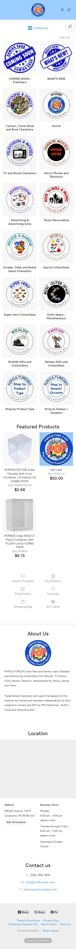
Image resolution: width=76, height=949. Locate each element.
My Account (53, 581)
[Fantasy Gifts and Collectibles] (56, 341)
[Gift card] (56, 449)
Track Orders (23, 594)
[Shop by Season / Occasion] (56, 388)
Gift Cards (53, 606)
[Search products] (70, 26)
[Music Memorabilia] (56, 199)
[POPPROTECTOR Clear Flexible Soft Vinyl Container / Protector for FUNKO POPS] (20, 449)
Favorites (53, 594)
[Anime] (56, 105)
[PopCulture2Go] (38, 10)
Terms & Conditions (28, 920)
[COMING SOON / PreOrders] (20, 58)
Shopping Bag (23, 606)
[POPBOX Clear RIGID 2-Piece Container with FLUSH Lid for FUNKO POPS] (20, 515)
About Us (65, 924)
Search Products (23, 581)
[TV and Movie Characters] (20, 152)
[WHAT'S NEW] (56, 58)
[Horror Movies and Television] (56, 152)
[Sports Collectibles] (56, 246)
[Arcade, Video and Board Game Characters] (20, 246)
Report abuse (51, 930)
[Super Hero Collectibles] (20, 294)
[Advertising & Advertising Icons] (20, 199)
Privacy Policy (51, 920)
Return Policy (49, 924)
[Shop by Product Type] (20, 388)
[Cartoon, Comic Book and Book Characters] (20, 105)
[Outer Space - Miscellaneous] (56, 294)
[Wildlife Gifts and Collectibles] (20, 341)
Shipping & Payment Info (23, 924)
